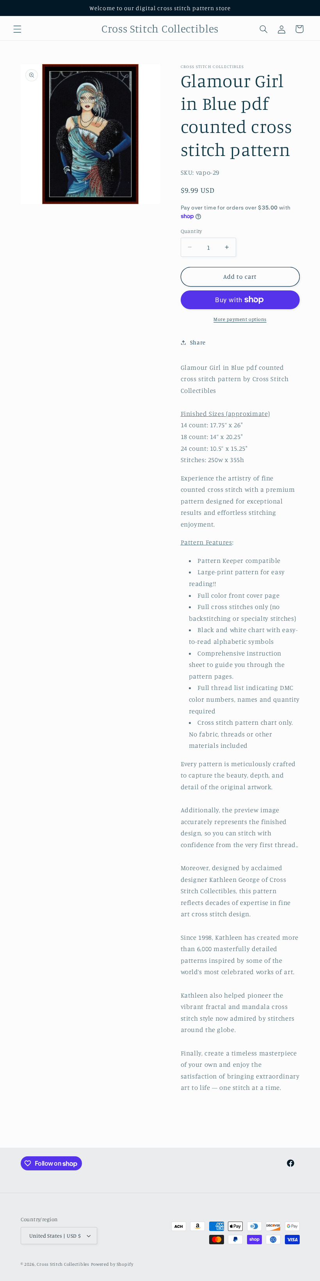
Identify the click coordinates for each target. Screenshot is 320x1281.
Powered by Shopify (112, 1264)
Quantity (191, 231)
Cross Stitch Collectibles (63, 1264)
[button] (17, 29)
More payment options (240, 319)
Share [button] (198, 342)
